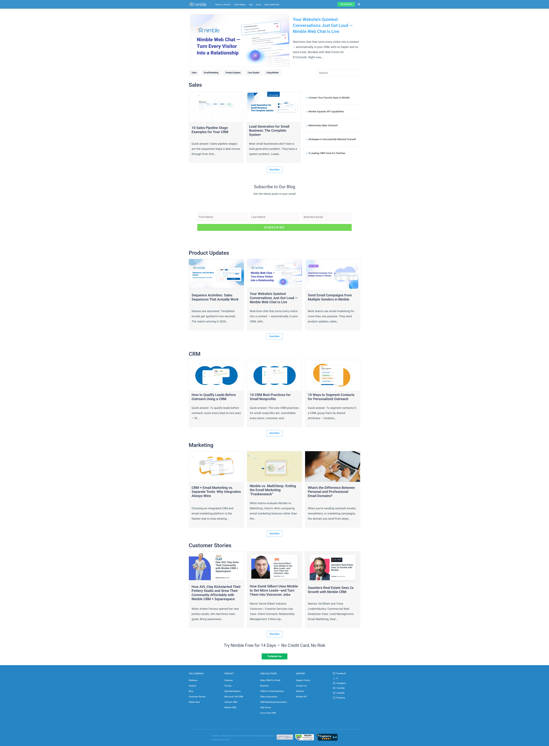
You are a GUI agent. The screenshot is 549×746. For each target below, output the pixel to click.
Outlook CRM (230, 702)
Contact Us (301, 685)
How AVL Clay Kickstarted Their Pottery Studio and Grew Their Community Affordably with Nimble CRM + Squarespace (216, 593)
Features (228, 680)
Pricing (227, 685)
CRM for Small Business (272, 691)
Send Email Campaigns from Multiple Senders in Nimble (330, 297)
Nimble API (301, 696)
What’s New (194, 702)
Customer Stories (197, 696)
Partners (300, 691)
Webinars (193, 680)
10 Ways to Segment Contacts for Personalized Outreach (331, 397)
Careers (192, 685)
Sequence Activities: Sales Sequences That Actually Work (215, 297)
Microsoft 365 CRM (233, 696)
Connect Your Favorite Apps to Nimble (329, 97)
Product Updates (223, 5)
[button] (346, 4)
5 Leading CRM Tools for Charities (327, 153)
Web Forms (265, 707)
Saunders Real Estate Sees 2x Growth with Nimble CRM (331, 590)
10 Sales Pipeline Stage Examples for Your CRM (210, 130)
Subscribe (274, 227)
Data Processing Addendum (262, 736)
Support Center (303, 680)
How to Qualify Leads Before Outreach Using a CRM (214, 397)
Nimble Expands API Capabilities (326, 111)
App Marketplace (232, 691)
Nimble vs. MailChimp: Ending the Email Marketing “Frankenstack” (273, 490)
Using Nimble (239, 5)
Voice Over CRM (268, 713)
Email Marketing (271, 5)
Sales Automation (268, 696)
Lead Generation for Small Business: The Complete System (269, 131)
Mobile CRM (230, 707)
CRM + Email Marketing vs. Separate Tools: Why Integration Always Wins (216, 492)
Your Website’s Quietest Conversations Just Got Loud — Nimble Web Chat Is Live (323, 25)
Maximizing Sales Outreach (323, 125)
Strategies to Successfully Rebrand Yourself (332, 139)
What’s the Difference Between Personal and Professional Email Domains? (331, 492)
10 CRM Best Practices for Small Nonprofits (270, 397)
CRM (250, 5)
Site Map (216, 736)
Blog (191, 691)
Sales (258, 5)
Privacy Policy (227, 736)
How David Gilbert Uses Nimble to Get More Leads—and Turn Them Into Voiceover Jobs (274, 590)
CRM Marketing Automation (273, 702)
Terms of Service (241, 736)
